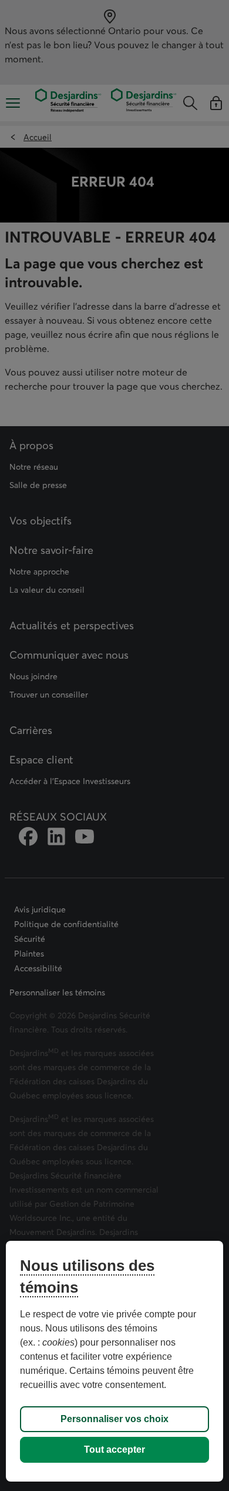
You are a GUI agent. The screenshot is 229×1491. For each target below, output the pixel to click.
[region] (115, 1361)
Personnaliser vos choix (114, 1419)
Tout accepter (114, 1449)
